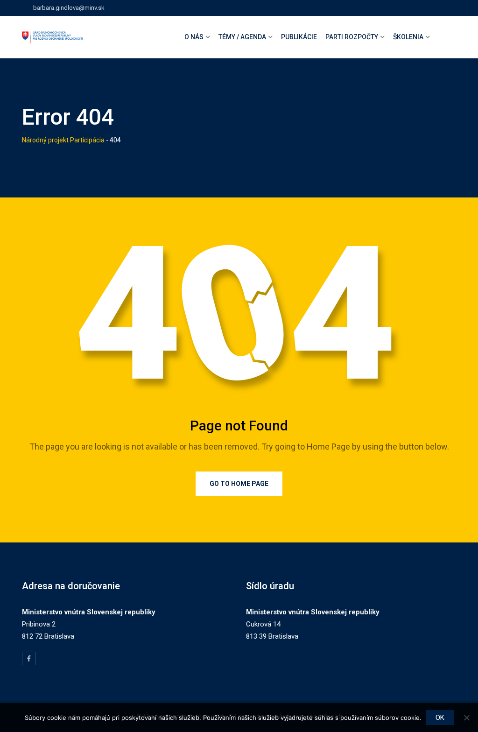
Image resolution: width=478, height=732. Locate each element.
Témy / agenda (242, 37)
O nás (194, 37)
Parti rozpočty (351, 37)
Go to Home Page (239, 483)
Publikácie (299, 37)
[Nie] (466, 717)
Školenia (408, 37)
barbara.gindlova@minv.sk (69, 7)
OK (440, 717)
